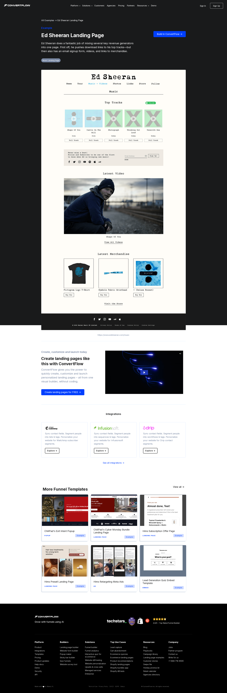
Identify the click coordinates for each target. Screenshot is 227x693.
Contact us (173, 654)
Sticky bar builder (67, 657)
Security (38, 671)
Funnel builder (91, 647)
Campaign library (150, 654)
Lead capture (116, 647)
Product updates (42, 661)
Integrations (40, 651)
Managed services (93, 670)
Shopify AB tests (117, 671)
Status (122, 686)
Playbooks (147, 651)
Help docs (39, 664)
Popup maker (65, 654)
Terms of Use (93, 686)
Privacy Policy (103, 686)
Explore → (52, 450)
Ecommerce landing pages (121, 657)
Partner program (175, 651)
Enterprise (89, 674)
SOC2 (111, 686)
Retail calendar (149, 671)
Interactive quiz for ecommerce (93, 655)
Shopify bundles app (119, 668)
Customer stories (150, 661)
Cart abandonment (118, 651)
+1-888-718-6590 (176, 661)
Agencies (111, 5)
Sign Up (216, 6)
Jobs (170, 647)
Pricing (121, 5)
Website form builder (69, 651)
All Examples (47, 20)
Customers (99, 5)
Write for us (173, 657)
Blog (145, 647)
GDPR (117, 686)
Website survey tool (68, 664)
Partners (131, 5)
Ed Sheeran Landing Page (70, 20)
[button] (75, 6)
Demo (153, 5)
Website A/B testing (93, 660)
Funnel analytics (92, 651)
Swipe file (147, 664)
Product (38, 647)
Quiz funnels (65, 661)
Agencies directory (151, 674)
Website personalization (95, 663)
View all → (178, 486)
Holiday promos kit (151, 668)
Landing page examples (153, 657)
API (36, 674)
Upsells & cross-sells (94, 667)
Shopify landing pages (120, 664)
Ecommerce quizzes (119, 654)
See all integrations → (113, 462)
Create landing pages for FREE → (63, 392)
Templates (39, 654)
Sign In (203, 6)
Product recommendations (121, 661)
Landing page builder (69, 647)
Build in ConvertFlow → (169, 34)
